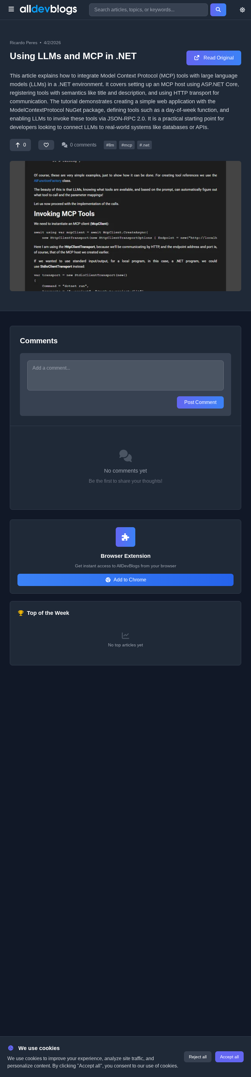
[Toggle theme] (242, 10)
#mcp (127, 145)
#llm (110, 145)
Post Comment (200, 402)
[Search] (218, 9)
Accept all (229, 1056)
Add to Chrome (130, 579)
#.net (144, 145)
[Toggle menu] (11, 9)
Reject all (198, 1056)
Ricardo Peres (23, 42)
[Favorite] (46, 145)
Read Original (218, 57)
